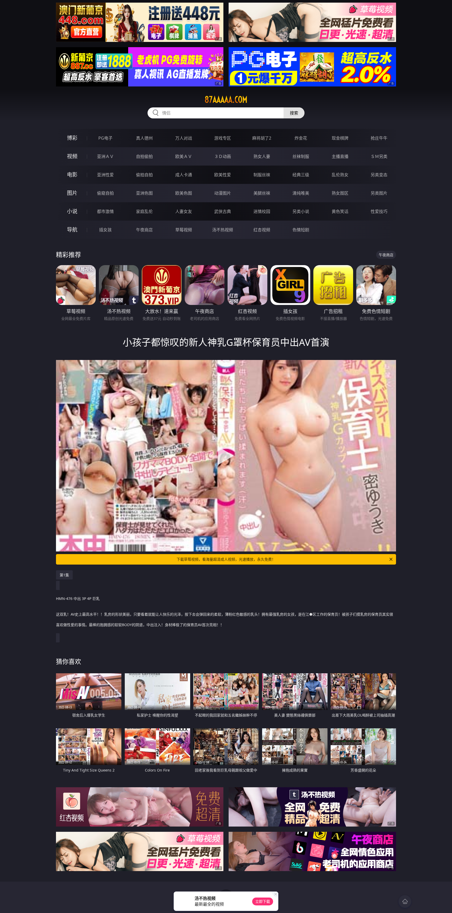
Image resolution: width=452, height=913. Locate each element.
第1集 (64, 574)
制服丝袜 (261, 175)
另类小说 (300, 211)
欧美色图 (183, 193)
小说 (72, 211)
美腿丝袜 (261, 193)
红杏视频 (261, 230)
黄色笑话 (340, 211)
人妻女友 (183, 211)
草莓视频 (183, 230)
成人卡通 (183, 175)
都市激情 (105, 211)
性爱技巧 (379, 211)
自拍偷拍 (144, 156)
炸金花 (301, 138)
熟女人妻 (261, 156)
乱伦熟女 (340, 175)
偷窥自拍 (105, 193)
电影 (72, 174)
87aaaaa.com (226, 99)
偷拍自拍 (144, 175)
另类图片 (379, 193)
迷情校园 (261, 211)
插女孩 (105, 230)
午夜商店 (144, 230)
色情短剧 (300, 230)
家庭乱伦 (144, 211)
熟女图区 (340, 193)
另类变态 (379, 175)
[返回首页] (405, 901)
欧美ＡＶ (183, 156)
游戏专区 (222, 138)
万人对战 (183, 138)
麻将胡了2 (261, 138)
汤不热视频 (222, 230)
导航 (72, 229)
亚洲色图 (144, 193)
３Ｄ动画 (222, 156)
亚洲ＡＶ (105, 156)
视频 (72, 156)
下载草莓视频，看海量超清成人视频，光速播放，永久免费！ (226, 559)
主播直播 (340, 156)
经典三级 (300, 175)
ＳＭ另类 (379, 156)
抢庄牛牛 (379, 138)
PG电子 (105, 138)
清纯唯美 (300, 193)
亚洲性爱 (105, 175)
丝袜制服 (300, 156)
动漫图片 (222, 193)
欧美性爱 (222, 175)
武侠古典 (222, 211)
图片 (72, 192)
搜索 (294, 113)
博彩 (72, 137)
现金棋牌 (340, 138)
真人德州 (144, 138)
